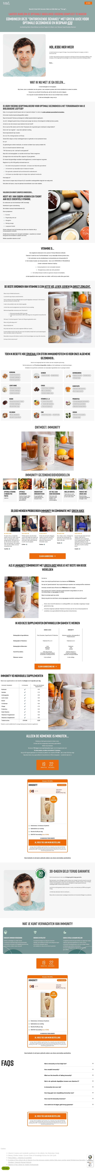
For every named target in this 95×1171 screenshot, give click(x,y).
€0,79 (57, 792)
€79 (24, 720)
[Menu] (93, 1155)
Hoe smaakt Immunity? (51, 1069)
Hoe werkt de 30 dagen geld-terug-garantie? (58, 1104)
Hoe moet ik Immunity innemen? (55, 1099)
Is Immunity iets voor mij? (52, 1087)
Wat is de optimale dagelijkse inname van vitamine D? (61, 1081)
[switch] (90, 1165)
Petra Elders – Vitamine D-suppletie (20, 1158)
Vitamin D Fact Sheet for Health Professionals (23, 1164)
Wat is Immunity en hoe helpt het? (55, 1064)
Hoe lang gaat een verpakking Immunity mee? (59, 1093)
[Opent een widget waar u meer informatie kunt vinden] (5, 1168)
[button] (69, 1064)
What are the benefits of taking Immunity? (58, 1075)
